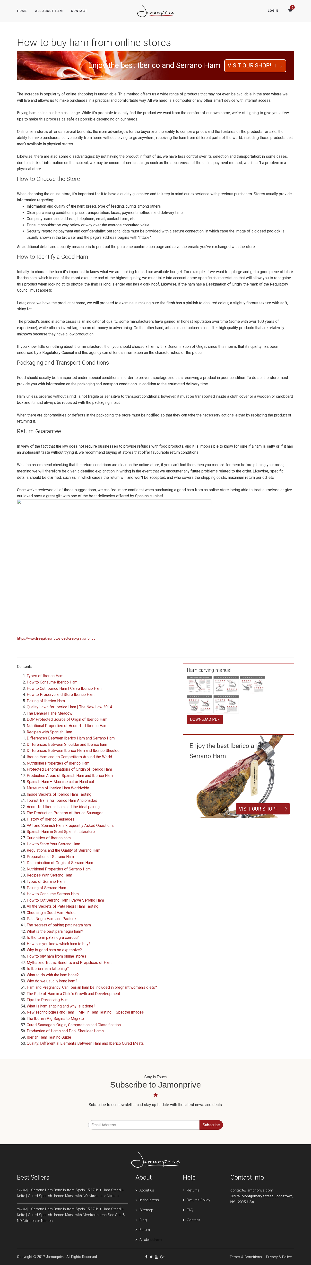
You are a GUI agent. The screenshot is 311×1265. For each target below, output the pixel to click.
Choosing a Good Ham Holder (52, 912)
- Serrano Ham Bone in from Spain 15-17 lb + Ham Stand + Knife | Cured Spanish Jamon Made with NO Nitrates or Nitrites (70, 1193)
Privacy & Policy (279, 1257)
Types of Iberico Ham (45, 676)
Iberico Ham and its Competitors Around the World (69, 757)
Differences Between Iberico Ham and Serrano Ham (71, 738)
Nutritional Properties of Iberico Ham (58, 763)
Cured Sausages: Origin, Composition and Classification (74, 1025)
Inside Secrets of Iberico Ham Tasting (59, 794)
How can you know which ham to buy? (58, 944)
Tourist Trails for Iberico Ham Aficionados (62, 800)
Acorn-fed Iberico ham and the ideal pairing (63, 806)
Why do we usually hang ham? (52, 981)
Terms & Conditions (246, 1257)
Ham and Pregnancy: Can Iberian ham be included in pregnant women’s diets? (92, 987)
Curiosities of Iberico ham (49, 838)
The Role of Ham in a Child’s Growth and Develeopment (73, 993)
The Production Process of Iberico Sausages (65, 813)
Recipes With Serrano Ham (49, 875)
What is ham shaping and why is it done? (61, 1006)
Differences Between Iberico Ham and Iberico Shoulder (74, 750)
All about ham (150, 1239)
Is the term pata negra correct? (53, 937)
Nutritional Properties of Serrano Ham (59, 869)
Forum (144, 1230)
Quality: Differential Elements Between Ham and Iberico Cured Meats (85, 1043)
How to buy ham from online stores (56, 956)
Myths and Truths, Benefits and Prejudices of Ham (69, 962)
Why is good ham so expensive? (54, 950)
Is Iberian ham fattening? (48, 968)
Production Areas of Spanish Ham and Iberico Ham (70, 775)
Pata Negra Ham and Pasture (51, 918)
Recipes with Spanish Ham (49, 732)
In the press (149, 1200)
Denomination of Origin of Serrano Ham (60, 862)
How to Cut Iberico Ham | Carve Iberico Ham (64, 688)
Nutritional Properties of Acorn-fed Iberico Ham (67, 725)
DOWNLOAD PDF (205, 719)
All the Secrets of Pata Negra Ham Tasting (62, 906)
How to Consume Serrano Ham (53, 894)
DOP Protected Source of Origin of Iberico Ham (67, 719)
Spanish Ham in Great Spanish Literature (61, 831)
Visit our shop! (249, 65)
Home (22, 11)
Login (273, 10)
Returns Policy (198, 1200)
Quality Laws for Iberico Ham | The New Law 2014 (69, 707)
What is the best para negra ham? (55, 931)
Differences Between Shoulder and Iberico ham (67, 744)
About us (146, 1190)
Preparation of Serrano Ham (50, 856)
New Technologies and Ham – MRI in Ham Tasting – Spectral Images (85, 1012)
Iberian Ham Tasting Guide (49, 1037)
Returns (193, 1190)
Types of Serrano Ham (46, 881)
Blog (143, 1220)
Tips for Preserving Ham (48, 999)
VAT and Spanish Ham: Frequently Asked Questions (70, 825)
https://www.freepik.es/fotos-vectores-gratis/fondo (56, 638)
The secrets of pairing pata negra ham (59, 925)
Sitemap (146, 1210)
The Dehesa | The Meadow (49, 713)
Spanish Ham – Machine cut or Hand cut (60, 781)
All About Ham (49, 11)
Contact (79, 11)
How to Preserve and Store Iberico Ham (61, 694)
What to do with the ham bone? (53, 975)
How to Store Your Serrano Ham (53, 844)
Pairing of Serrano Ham (46, 888)
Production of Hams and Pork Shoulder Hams (65, 1031)
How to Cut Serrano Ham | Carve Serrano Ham (65, 900)
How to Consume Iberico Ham (52, 682)
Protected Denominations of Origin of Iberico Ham (69, 769)
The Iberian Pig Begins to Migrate (55, 1018)
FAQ (190, 1210)
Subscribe (211, 1125)
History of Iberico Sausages (51, 819)
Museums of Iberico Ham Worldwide (58, 788)
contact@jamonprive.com (251, 1190)
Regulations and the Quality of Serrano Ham (63, 850)
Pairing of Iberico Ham (46, 701)
